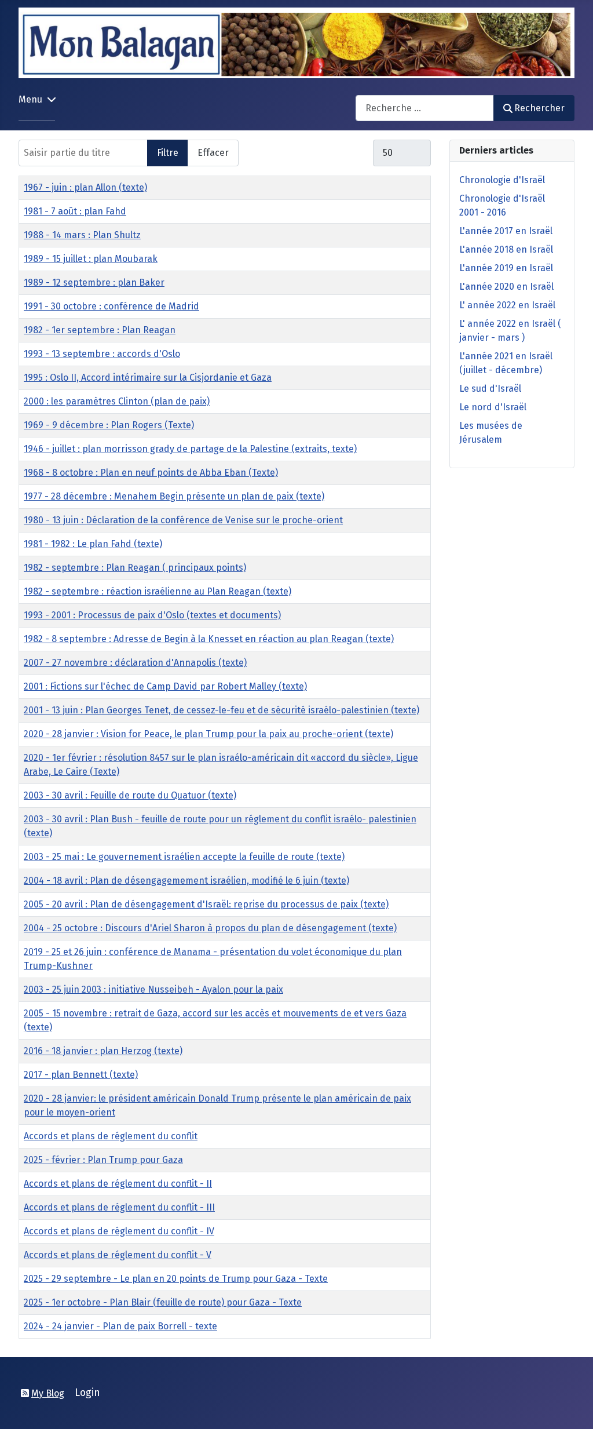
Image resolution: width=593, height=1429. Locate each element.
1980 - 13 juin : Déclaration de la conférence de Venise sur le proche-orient (183, 520)
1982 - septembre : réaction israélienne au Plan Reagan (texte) (157, 591)
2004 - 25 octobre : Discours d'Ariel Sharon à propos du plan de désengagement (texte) (210, 928)
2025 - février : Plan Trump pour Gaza (103, 1159)
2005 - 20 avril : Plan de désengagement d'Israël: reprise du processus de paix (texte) (206, 904)
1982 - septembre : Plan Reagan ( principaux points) (135, 567)
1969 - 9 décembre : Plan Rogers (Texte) (109, 425)
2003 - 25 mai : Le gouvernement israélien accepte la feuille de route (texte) (184, 856)
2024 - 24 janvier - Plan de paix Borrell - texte (120, 1326)
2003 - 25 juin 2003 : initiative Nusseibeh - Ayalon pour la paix (153, 989)
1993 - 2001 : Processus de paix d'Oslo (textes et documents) (152, 615)
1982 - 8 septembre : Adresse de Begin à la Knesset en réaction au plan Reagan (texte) (209, 638)
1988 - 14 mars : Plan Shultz (82, 234)
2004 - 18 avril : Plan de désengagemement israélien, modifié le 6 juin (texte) (186, 880)
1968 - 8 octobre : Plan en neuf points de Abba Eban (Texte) (151, 472)
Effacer (213, 152)
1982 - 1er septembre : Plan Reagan (99, 330)
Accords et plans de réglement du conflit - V (117, 1254)
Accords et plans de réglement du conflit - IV (119, 1231)
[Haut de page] (573, 1407)
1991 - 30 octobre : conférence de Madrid (111, 306)
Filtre (167, 152)
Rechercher (539, 108)
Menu (30, 99)
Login (87, 1393)
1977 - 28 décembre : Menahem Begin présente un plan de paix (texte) (174, 496)
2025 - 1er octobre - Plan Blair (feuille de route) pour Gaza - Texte (163, 1302)
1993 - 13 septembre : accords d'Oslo (102, 353)
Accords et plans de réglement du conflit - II (118, 1183)
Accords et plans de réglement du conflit (110, 1136)
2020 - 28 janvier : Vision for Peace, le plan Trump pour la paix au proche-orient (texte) (208, 733)
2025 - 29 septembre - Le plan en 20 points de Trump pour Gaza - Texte (176, 1278)
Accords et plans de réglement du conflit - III (119, 1207)
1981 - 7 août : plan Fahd (75, 211)
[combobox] (425, 108)
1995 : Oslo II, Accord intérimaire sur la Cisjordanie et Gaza (148, 377)
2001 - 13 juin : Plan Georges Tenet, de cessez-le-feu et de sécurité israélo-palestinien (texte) (221, 710)
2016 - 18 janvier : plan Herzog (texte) (103, 1050)
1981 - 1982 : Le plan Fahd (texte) (93, 543)
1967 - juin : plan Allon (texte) (85, 187)
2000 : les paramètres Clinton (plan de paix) (117, 401)
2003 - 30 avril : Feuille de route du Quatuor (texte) (130, 795)
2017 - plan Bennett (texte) (81, 1074)
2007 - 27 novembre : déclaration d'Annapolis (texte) (135, 662)
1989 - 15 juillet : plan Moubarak (91, 258)
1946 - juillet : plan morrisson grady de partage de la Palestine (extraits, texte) (190, 448)
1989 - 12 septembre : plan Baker (94, 282)
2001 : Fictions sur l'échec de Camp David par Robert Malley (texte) (165, 686)
